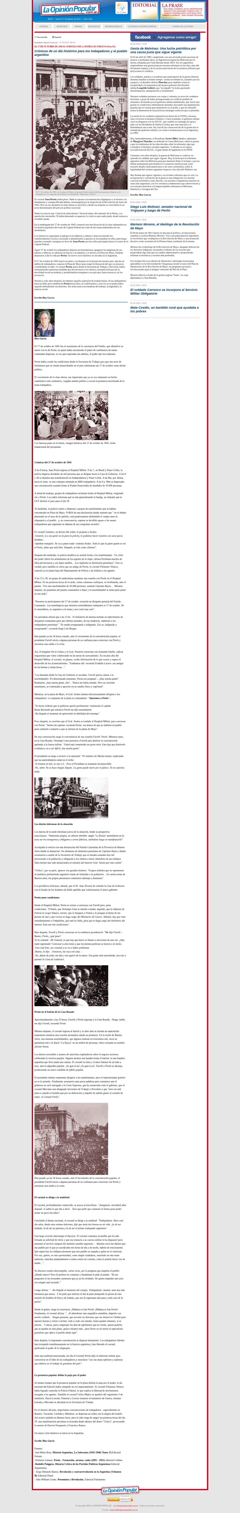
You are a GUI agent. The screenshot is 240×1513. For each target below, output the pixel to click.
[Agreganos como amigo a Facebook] (165, 40)
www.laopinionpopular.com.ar (125, 1506)
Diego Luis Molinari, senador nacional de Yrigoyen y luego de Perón (161, 208)
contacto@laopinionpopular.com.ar (123, 1510)
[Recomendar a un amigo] (40, 37)
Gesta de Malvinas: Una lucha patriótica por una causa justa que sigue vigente (163, 50)
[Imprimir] (56, 37)
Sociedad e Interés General (45, 42)
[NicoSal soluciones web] (120, 1502)
